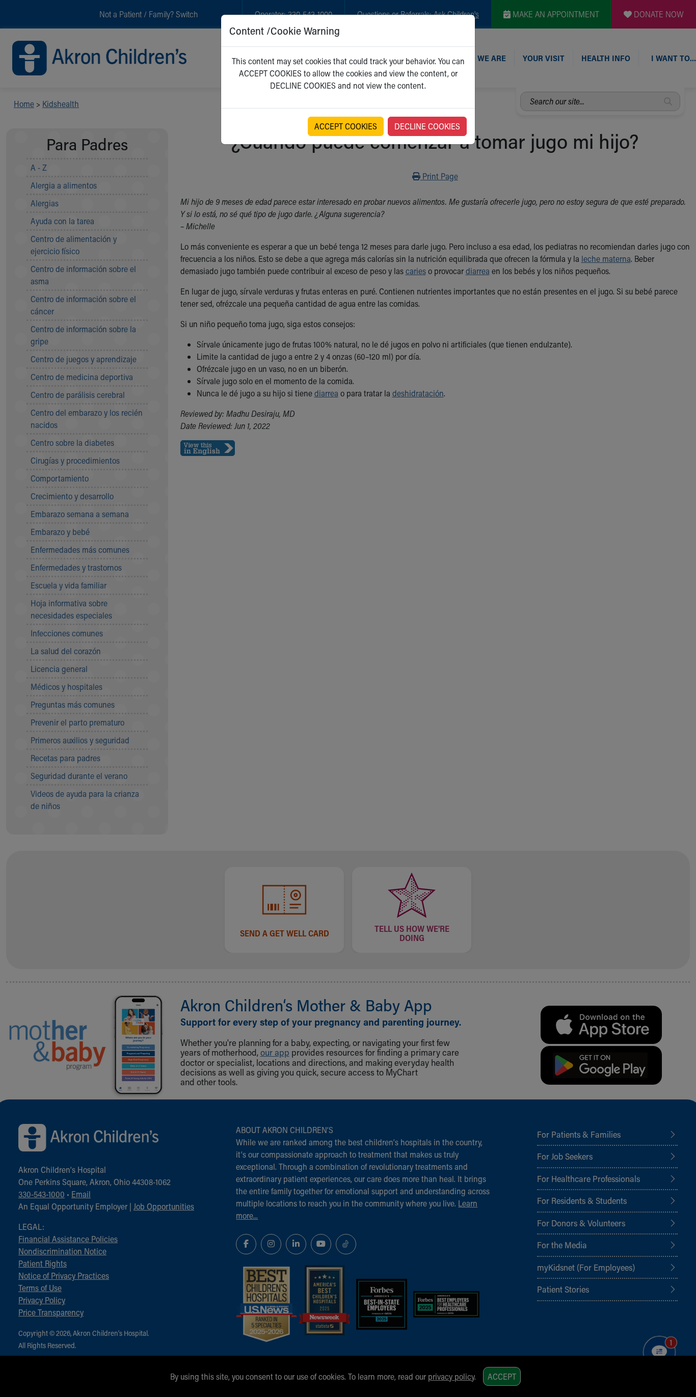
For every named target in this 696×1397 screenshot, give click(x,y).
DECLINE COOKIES (427, 126)
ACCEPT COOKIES (345, 126)
